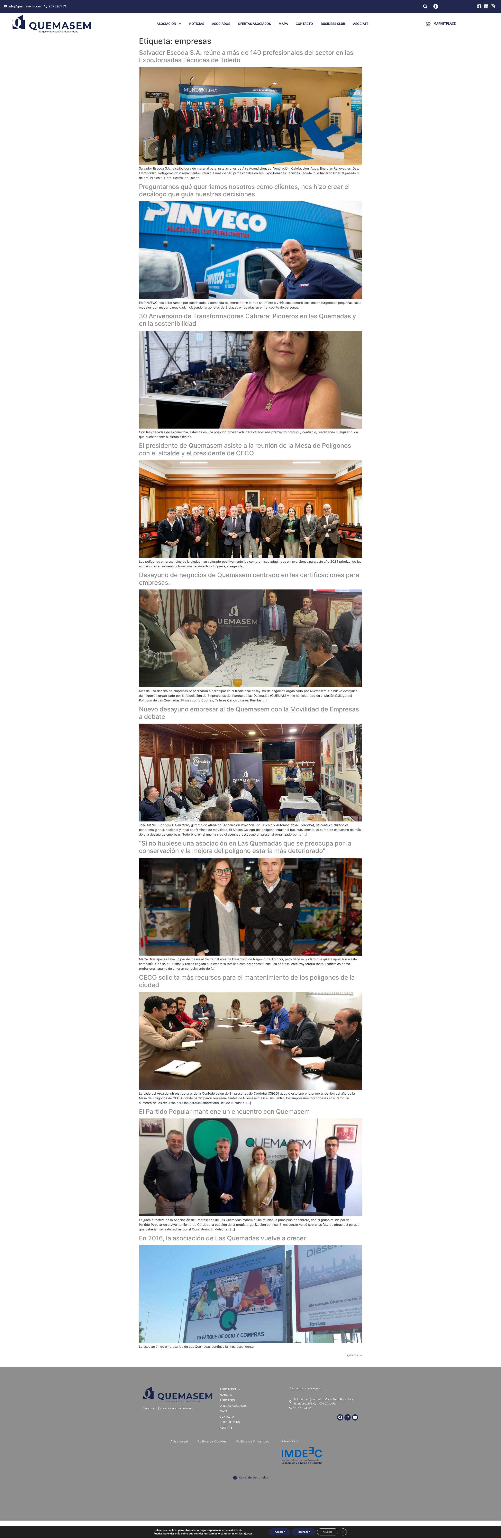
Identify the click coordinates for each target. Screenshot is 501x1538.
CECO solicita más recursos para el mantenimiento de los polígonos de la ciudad (247, 981)
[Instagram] (347, 1417)
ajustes (247, 1533)
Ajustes (327, 1532)
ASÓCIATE (361, 24)
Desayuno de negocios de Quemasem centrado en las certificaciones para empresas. (249, 578)
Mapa (283, 24)
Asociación (166, 24)
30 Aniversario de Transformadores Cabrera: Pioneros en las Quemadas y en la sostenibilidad (247, 319)
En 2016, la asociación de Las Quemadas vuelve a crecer (222, 1238)
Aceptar (280, 1532)
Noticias (196, 24)
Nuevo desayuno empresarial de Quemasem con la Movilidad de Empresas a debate (249, 712)
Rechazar (304, 1532)
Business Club (333, 24)
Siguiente (353, 1355)
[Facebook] (340, 1417)
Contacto (304, 24)
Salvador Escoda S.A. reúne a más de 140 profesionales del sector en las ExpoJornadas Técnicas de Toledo (246, 56)
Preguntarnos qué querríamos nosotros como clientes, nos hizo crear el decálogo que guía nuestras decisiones (244, 190)
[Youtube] (355, 1417)
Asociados (221, 24)
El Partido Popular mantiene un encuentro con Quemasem (224, 1111)
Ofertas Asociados (254, 24)
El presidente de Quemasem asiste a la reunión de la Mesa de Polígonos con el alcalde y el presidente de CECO (245, 449)
